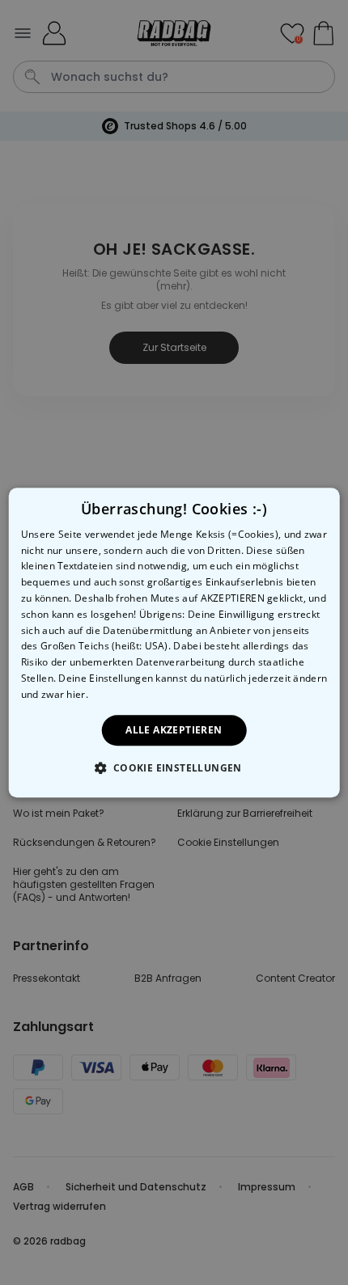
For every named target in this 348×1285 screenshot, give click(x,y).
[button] (173, 767)
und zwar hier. (54, 694)
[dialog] (174, 643)
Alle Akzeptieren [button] (173, 730)
